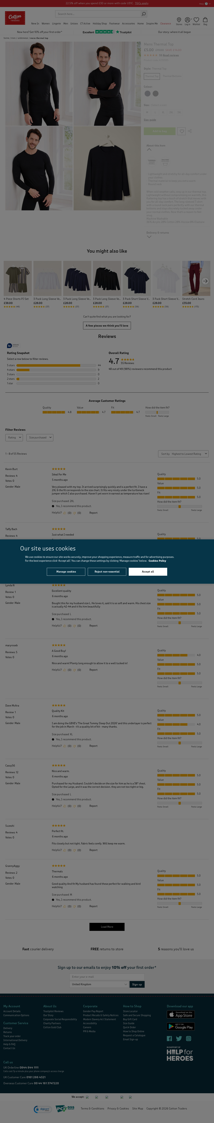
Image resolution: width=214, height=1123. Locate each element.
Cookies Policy (157, 560)
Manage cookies (66, 571)
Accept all (148, 571)
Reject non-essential (107, 571)
